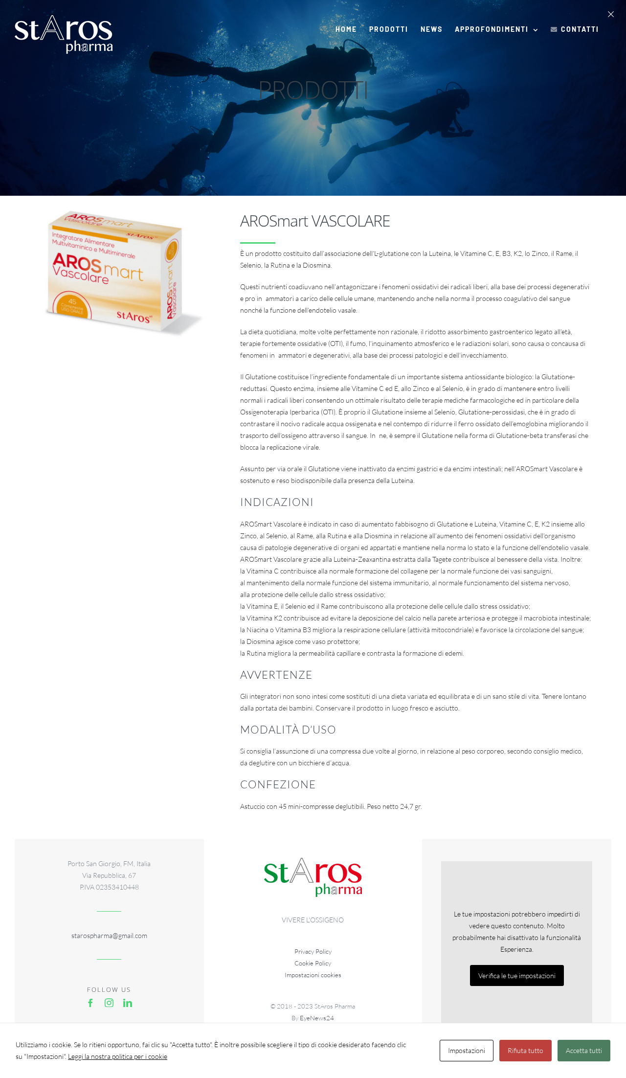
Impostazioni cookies (313, 975)
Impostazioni (466, 1050)
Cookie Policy (312, 963)
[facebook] (90, 1002)
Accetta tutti (584, 1050)
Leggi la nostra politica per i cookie (117, 1056)
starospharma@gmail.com (109, 935)
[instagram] (109, 1002)
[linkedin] (127, 1002)
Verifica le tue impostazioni (517, 975)
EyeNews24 (317, 1018)
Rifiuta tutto (525, 1050)
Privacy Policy (313, 951)
